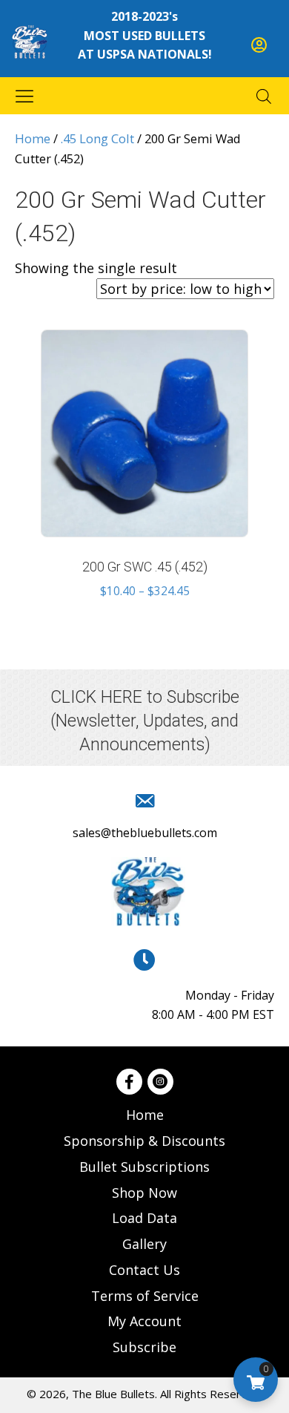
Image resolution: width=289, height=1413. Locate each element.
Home (32, 138)
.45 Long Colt (97, 138)
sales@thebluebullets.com (145, 832)
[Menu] (24, 96)
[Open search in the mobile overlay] (263, 95)
